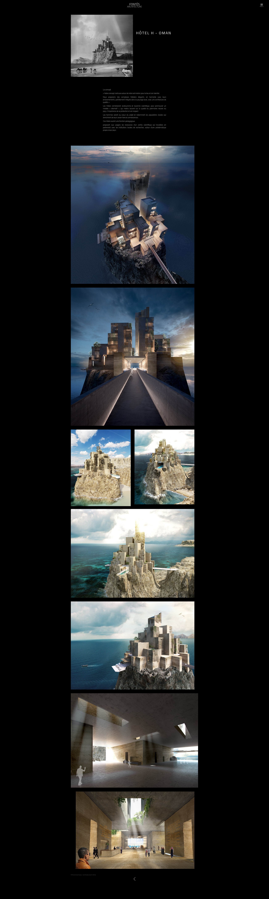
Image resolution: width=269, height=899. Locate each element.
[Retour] (134, 879)
